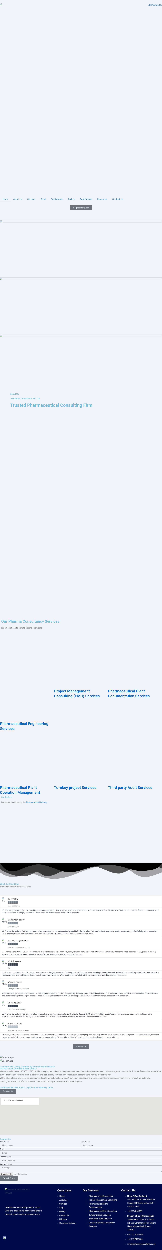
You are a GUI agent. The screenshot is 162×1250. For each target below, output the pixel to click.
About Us (17, 199)
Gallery (71, 199)
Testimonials (57, 199)
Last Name (85, 1141)
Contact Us (117, 199)
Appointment (86, 199)
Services (31, 199)
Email (2, 1149)
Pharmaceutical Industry (36, 802)
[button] (1, 302)
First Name (4, 1141)
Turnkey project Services (75, 787)
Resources (102, 199)
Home (5, 199)
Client (43, 199)
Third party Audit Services (130, 787)
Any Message (6, 1164)
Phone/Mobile (5, 1157)
